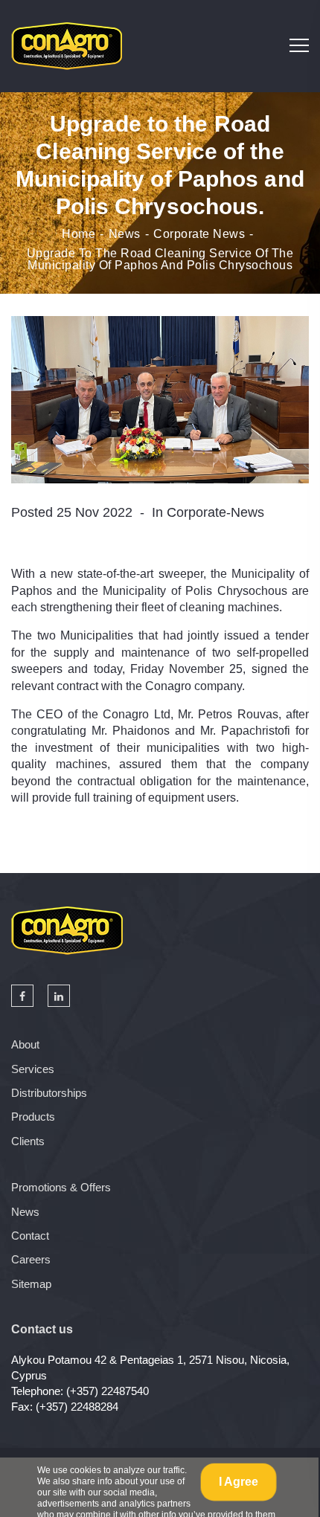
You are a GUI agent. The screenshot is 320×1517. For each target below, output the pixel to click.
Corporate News (199, 234)
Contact (30, 1235)
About (25, 1044)
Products (33, 1116)
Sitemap (31, 1284)
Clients (28, 1141)
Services (32, 1069)
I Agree (238, 1481)
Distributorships (49, 1092)
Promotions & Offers (61, 1187)
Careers (31, 1259)
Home (78, 234)
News (125, 234)
